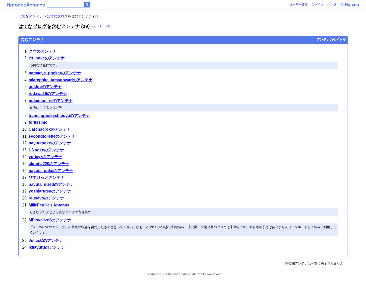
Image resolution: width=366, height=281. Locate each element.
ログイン (317, 4)
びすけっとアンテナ (46, 177)
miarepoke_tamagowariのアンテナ (61, 80)
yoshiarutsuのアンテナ (50, 191)
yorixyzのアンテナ (45, 157)
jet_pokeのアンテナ (47, 58)
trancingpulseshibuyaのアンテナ (59, 115)
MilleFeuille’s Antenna (49, 205)
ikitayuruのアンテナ (47, 247)
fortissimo (38, 122)
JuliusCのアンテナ (46, 240)
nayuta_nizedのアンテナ (51, 184)
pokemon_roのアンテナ (51, 100)
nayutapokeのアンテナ (50, 143)
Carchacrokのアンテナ (50, 129)
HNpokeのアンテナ (46, 150)
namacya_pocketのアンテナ (55, 73)
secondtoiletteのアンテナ (52, 136)
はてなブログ (57, 16)
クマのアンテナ (43, 51)
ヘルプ (331, 4)
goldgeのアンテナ (45, 87)
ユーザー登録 (298, 4)
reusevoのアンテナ (46, 198)
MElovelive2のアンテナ (50, 220)
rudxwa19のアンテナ (48, 94)
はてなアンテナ (30, 16)
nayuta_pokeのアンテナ (51, 171)
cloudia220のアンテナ (49, 164)
